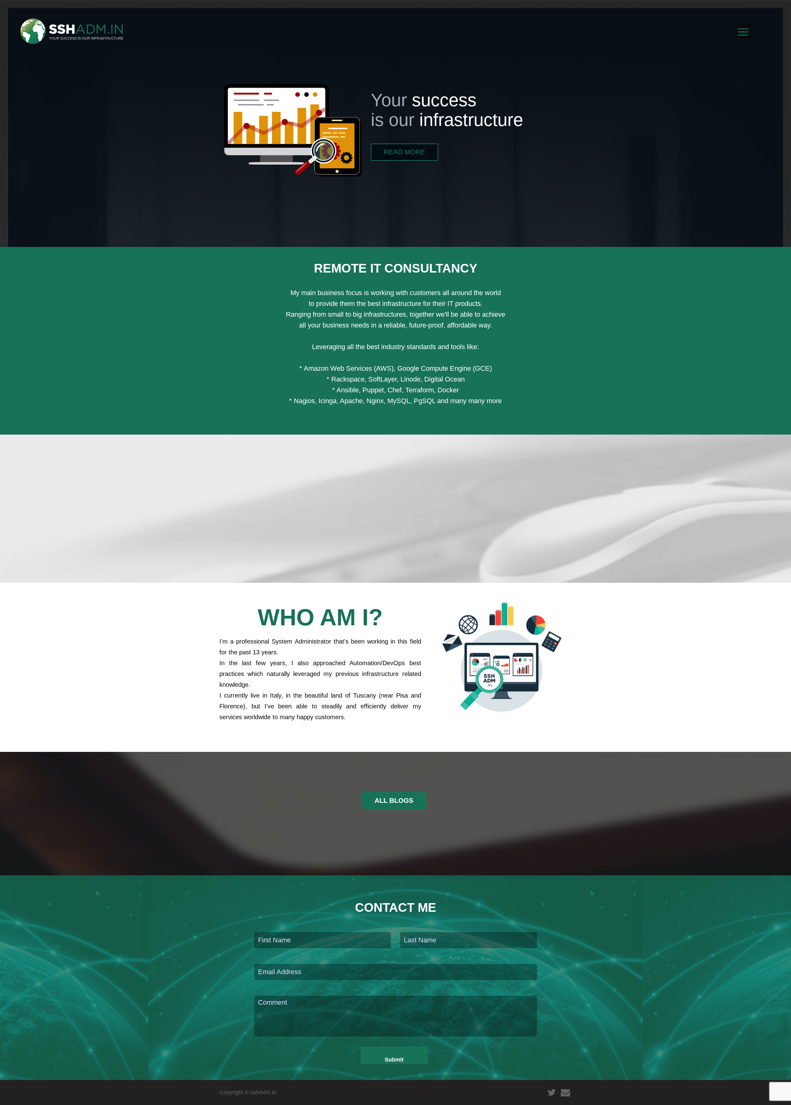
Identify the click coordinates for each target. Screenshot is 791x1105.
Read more (404, 152)
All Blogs (393, 800)
